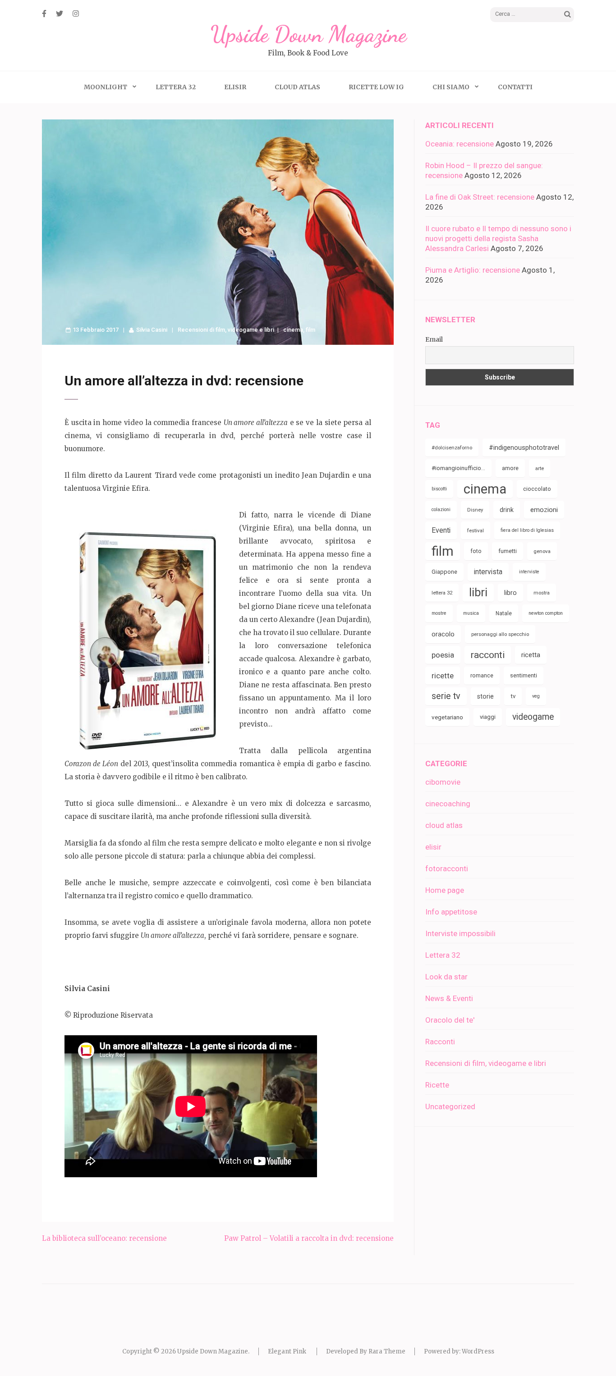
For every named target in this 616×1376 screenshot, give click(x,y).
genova (542, 551)
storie (485, 696)
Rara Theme (386, 1351)
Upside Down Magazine (308, 34)
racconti (488, 654)
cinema (293, 329)
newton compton (546, 613)
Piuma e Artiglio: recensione (472, 269)
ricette (443, 675)
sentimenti (523, 675)
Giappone (444, 571)
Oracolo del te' (449, 1019)
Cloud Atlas (297, 87)
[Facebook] (44, 13)
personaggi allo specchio (500, 634)
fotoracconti (446, 868)
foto (476, 551)
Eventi (441, 530)
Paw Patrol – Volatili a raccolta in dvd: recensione (309, 1238)
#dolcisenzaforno (452, 447)
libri (478, 592)
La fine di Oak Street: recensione (479, 196)
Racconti (440, 1041)
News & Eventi (449, 998)
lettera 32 (442, 593)
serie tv (446, 696)
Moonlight (105, 87)
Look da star (446, 976)
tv (512, 696)
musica (471, 613)
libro (510, 592)
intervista (488, 571)
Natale (504, 613)
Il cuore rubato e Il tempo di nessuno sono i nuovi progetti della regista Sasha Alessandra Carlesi (498, 238)
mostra (541, 593)
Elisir (235, 87)
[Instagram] (76, 13)
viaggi (488, 716)
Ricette (437, 1084)
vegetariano (447, 717)
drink (507, 509)
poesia (443, 654)
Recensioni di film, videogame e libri (226, 329)
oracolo (443, 634)
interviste (529, 572)
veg (536, 696)
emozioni (544, 510)
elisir (433, 846)
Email (434, 339)
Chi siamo (450, 87)
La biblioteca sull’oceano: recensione (104, 1238)
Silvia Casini (151, 329)
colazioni (441, 509)
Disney (475, 510)
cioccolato (537, 488)
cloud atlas (444, 825)
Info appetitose (451, 911)
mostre (439, 613)
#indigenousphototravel (524, 447)
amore (510, 468)
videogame (533, 717)
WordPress (478, 1351)
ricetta (530, 655)
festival (475, 530)
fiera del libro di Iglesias (527, 530)
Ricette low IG (376, 87)
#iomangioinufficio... (458, 468)
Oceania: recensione (459, 143)
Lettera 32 (176, 87)
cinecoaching (447, 803)
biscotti (439, 489)
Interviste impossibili (460, 933)
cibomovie (442, 781)
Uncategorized (450, 1106)
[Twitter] (59, 13)
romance (481, 675)
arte (539, 468)
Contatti (515, 87)
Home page (444, 890)
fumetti (507, 551)
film (310, 329)
